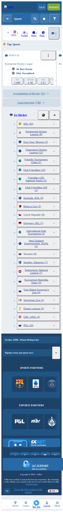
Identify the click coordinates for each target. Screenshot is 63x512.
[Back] (8, 19)
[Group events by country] (43, 115)
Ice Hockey (20, 115)
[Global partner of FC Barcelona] (19, 384)
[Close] (54, 115)
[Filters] (54, 18)
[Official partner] (19, 421)
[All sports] (53, 33)
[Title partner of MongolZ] (52, 421)
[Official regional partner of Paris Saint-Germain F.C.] (52, 384)
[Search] (35, 18)
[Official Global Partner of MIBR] (36, 421)
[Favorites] (44, 18)
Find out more (31, 484)
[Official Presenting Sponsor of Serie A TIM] (36, 384)
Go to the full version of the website (28, 491)
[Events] (48, 55)
